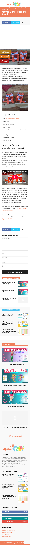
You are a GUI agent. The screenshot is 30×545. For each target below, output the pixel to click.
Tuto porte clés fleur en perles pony (9, 298)
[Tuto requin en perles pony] (23, 292)
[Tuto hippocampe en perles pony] (23, 284)
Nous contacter (6, 534)
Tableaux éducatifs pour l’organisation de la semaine (9, 331)
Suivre (25, 515)
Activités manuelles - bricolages (9, 7)
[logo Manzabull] (14, 3)
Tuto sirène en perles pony (15, 364)
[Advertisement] (15, 37)
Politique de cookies (7, 532)
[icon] (10, 436)
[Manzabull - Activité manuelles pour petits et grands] (15, 448)
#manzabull (17, 436)
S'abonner (24, 521)
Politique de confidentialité (9, 530)
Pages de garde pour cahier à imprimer (8, 314)
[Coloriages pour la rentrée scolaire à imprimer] (23, 324)
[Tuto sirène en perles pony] (15, 355)
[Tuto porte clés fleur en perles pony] (23, 300)
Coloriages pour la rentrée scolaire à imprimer (7, 323)
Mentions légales (6, 536)
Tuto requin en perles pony (8, 290)
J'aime (25, 511)
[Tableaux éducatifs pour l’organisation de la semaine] (23, 332)
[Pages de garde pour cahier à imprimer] (23, 316)
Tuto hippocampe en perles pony (8, 283)
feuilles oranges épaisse (13, 118)
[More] (22, 22)
